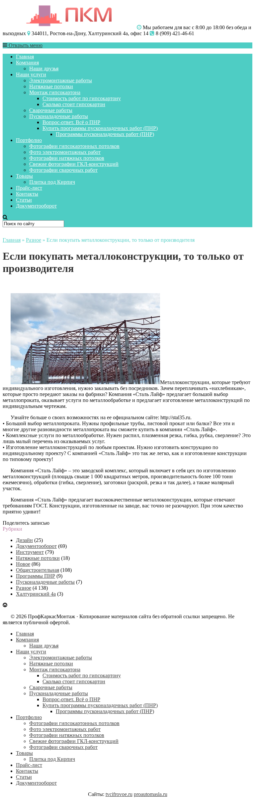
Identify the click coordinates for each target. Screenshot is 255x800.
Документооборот (36, 206)
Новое (23, 564)
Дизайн (24, 540)
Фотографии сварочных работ (63, 170)
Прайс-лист (29, 188)
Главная (25, 56)
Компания (27, 62)
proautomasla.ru (150, 794)
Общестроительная (37, 570)
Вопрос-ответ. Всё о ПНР (71, 122)
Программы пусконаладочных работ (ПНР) (105, 134)
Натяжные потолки (51, 86)
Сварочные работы (50, 110)
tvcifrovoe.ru (119, 794)
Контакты (27, 194)
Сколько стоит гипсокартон (73, 104)
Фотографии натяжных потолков (66, 158)
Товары (24, 176)
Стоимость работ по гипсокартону (81, 98)
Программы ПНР (35, 576)
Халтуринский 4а (36, 594)
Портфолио (29, 140)
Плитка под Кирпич (52, 182)
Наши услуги (31, 74)
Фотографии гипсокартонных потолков (74, 146)
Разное (33, 240)
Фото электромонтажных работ (65, 152)
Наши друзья (43, 68)
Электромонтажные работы (60, 80)
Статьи (24, 200)
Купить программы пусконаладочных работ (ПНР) (100, 128)
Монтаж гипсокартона (54, 92)
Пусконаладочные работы (58, 116)
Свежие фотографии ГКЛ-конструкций (74, 164)
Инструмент (30, 552)
